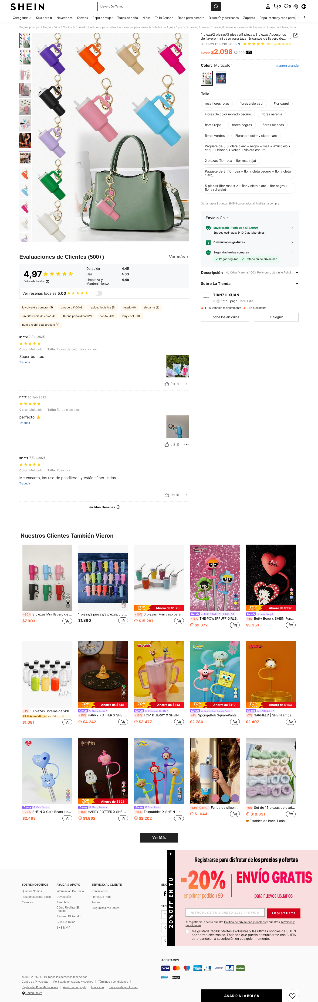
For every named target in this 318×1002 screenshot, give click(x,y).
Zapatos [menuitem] (249, 18)
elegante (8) (151, 307)
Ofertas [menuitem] (82, 18)
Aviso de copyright (74, 987)
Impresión (97, 987)
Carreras (27, 902)
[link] (277, 6)
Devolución (64, 896)
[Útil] (166, 384)
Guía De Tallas (66, 922)
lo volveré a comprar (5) (37, 307)
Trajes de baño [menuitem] (127, 18)
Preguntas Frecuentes (105, 908)
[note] (159, 608)
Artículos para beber (103, 27)
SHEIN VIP (63, 927)
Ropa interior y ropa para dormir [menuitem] (282, 18)
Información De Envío (70, 891)
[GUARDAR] (292, 995)
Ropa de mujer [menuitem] (102, 18)
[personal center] (268, 6)
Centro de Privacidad (35, 981)
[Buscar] (216, 6)
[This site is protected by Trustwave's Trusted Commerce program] (164, 977)
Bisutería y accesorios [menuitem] (224, 18)
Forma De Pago (101, 896)
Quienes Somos (32, 891)
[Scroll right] (304, 17)
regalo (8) (129, 307)
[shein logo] (27, 6)
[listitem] (47, 589)
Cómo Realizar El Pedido (68, 909)
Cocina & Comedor (75, 27)
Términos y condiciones (113, 981)
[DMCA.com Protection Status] (176, 977)
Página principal (29, 27)
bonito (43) (107, 316)
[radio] (207, 78)
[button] (296, 6)
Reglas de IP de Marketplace (40, 987)
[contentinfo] (231, 968)
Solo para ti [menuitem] (44, 18)
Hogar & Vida (51, 27)
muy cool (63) (131, 316)
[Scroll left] (299, 17)
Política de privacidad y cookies (73, 981)
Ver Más (159, 838)
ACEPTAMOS (170, 960)
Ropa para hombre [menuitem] (191, 18)
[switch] (98, 293)
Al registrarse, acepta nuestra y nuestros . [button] (240, 923)
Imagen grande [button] (287, 65)
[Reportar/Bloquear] (186, 384)
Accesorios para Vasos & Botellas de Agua (146, 27)
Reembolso (64, 902)
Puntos (95, 902)
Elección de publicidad (123, 987)
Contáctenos (99, 891)
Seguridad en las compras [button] (231, 252)
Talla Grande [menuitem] (164, 18)
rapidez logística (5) (102, 307)
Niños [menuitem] (146, 18)
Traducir (24, 362)
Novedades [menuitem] (64, 18)
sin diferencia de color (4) (38, 316)
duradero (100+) (71, 307)
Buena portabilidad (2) (77, 316)
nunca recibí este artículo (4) (40, 324)
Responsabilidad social (36, 896)
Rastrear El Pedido (69, 916)
